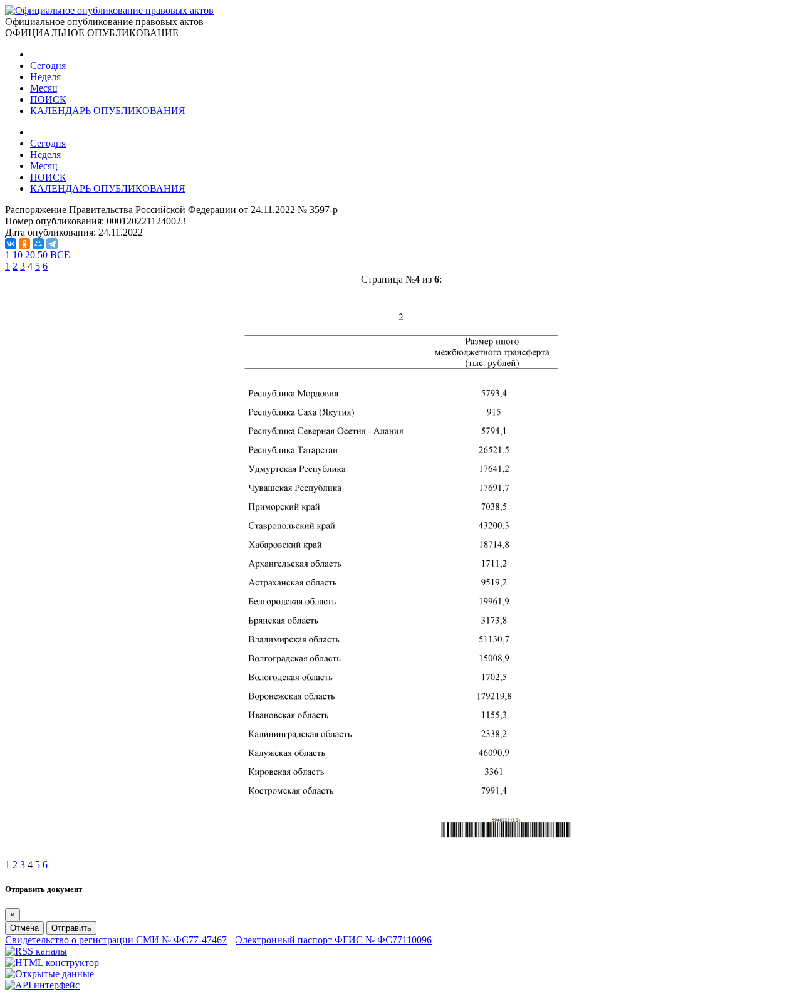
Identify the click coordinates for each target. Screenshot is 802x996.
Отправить (71, 928)
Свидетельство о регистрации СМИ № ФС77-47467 (116, 940)
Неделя (45, 76)
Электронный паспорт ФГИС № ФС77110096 (334, 940)
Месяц (44, 88)
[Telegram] (52, 243)
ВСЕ (60, 254)
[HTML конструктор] (52, 962)
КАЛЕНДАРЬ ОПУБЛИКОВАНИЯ (107, 110)
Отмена (24, 928)
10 (18, 254)
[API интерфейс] (42, 985)
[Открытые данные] (49, 973)
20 (30, 254)
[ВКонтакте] (10, 243)
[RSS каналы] (36, 951)
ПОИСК (48, 99)
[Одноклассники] (24, 243)
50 (43, 254)
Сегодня (48, 65)
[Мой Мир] (38, 243)
